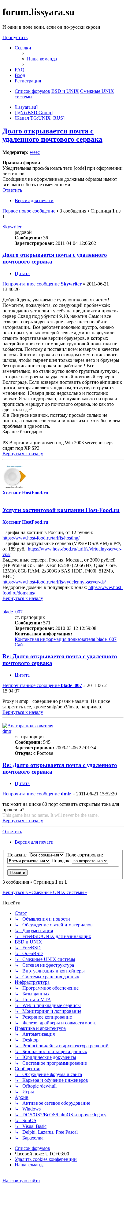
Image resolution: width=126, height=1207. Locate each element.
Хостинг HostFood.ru (25, 492)
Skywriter (11, 226)
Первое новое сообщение (28, 210)
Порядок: (61, 860)
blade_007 (12, 611)
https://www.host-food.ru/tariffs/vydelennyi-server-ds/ (54, 581)
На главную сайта (21, 1180)
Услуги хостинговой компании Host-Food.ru (61, 510)
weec (35, 152)
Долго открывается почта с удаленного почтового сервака (52, 135)
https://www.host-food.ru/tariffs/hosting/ (41, 537)
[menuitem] (42, 58)
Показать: (18, 854)
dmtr (6, 731)
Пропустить (15, 37)
